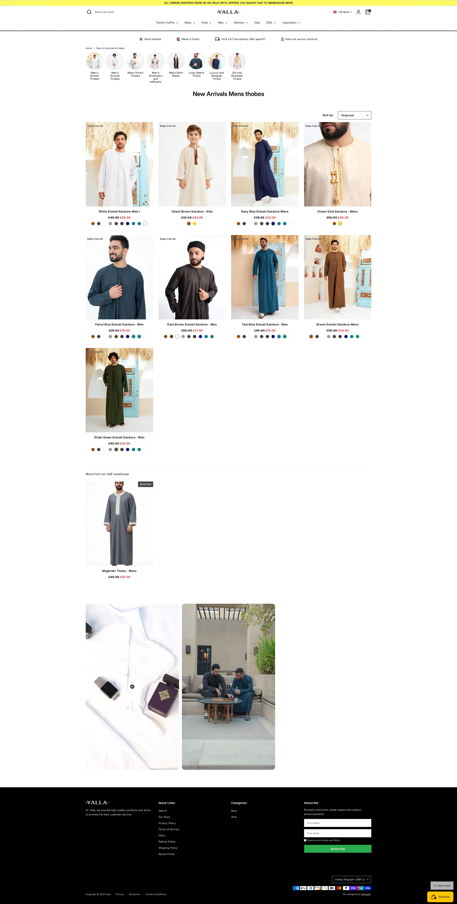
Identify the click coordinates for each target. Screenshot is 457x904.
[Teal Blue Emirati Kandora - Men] (140, 224)
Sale (257, 22)
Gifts (269, 22)
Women (239, 22)
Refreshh (366, 894)
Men (221, 22)
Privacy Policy (167, 823)
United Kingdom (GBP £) (350, 879)
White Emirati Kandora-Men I (119, 211)
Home (89, 48)
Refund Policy (167, 841)
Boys (234, 810)
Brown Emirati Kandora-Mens (338, 324)
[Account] (358, 12)
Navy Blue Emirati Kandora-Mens (264, 211)
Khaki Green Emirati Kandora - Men (119, 437)
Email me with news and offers (323, 840)
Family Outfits (165, 22)
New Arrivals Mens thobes (110, 48)
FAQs (162, 835)
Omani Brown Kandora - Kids (192, 211)
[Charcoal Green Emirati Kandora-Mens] (99, 224)
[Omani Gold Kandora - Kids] (194, 224)
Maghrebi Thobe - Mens (119, 571)
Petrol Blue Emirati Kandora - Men (119, 324)
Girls (234, 816)
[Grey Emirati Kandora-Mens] (111, 224)
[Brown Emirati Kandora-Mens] (94, 224)
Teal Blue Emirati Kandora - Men (265, 324)
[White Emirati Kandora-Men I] (145, 224)
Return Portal (167, 854)
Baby (188, 22)
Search (163, 810)
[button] (342, 12)
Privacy (120, 894)
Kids (205, 22)
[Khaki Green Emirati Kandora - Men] (117, 224)
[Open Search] (89, 12)
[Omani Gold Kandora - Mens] (340, 224)
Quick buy (119, 200)
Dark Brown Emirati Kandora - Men (192, 324)
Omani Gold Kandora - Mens (337, 211)
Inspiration (290, 22)
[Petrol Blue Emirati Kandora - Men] (134, 224)
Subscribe (338, 849)
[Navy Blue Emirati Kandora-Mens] (128, 224)
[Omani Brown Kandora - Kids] (189, 224)
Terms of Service (169, 829)
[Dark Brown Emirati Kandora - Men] (105, 224)
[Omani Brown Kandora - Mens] (335, 224)
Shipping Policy (168, 847)
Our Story (164, 816)
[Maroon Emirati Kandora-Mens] (122, 224)
